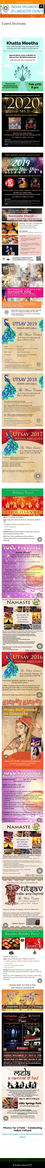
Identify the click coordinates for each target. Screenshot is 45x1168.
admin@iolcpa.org (25, 2)
